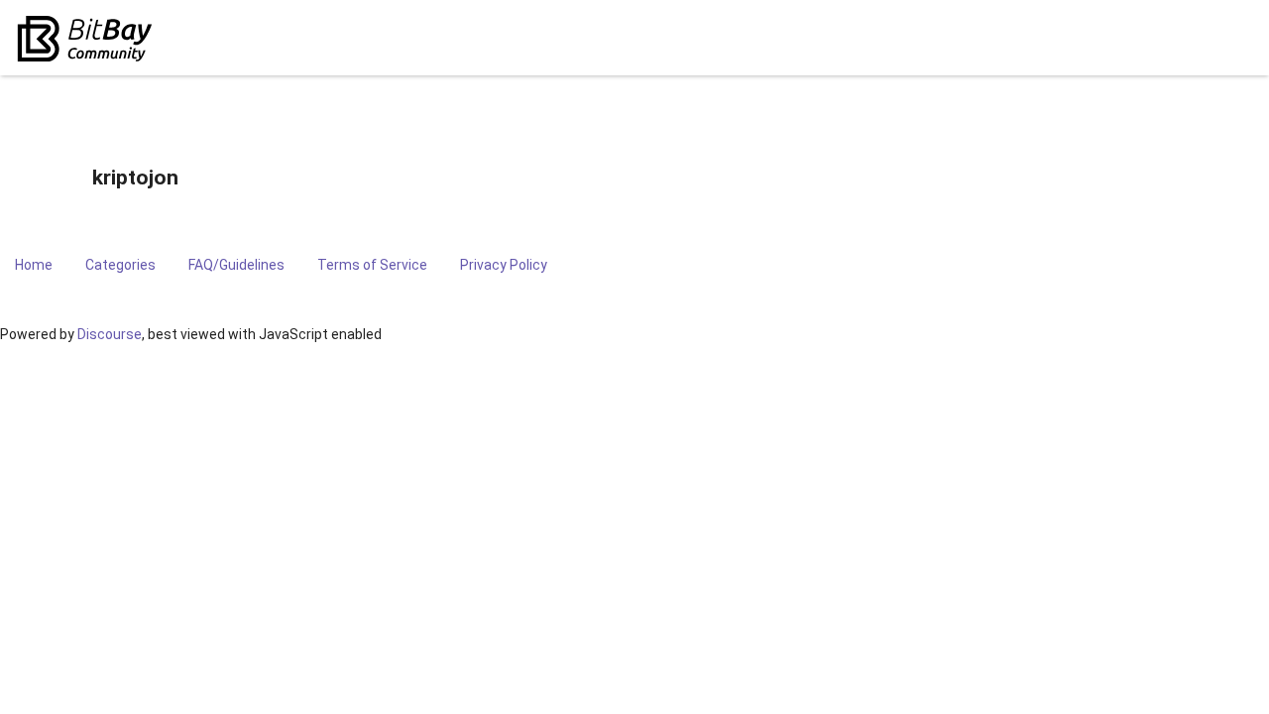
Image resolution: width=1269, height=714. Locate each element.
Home (34, 265)
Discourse (109, 334)
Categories (120, 265)
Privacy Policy (503, 265)
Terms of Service (372, 265)
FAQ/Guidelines (236, 265)
